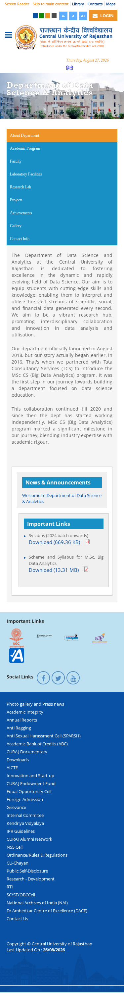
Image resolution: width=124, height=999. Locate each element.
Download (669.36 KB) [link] (54, 542)
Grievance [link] (16, 807)
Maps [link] (110, 3)
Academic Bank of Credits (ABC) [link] (37, 744)
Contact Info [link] (19, 238)
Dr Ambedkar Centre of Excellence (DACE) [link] (47, 911)
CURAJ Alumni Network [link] (29, 839)
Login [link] (106, 16)
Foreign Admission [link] (25, 799)
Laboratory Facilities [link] (26, 174)
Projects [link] (16, 200)
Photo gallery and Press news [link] (35, 704)
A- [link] (63, 16)
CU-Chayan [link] (17, 863)
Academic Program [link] (25, 148)
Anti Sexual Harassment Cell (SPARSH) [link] (44, 736)
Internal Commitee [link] (25, 815)
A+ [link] (83, 16)
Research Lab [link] (20, 187)
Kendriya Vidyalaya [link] (25, 823)
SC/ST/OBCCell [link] (21, 895)
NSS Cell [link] (14, 847)
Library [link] (78, 3)
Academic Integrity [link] (25, 712)
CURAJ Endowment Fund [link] (31, 783)
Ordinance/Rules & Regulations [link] (37, 855)
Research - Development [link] (31, 879)
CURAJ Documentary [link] (27, 752)
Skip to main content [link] (50, 3)
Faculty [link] (15, 161)
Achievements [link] (21, 213)
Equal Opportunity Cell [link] (29, 791)
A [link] (73, 16)
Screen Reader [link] (17, 3)
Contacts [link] (95, 3)
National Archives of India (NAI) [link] (37, 903)
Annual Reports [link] (22, 720)
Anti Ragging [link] (19, 728)
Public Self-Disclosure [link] (27, 871)
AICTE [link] (12, 768)
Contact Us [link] (17, 919)
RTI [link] (10, 887)
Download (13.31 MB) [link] (54, 570)
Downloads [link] (18, 760)
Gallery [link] (15, 226)
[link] (35, 15)
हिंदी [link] (69, 68)
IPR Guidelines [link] (21, 831)
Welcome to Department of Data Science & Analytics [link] (62, 496)
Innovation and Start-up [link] (30, 775)
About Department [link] (33, 135)
